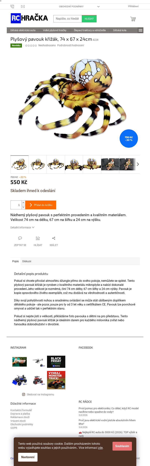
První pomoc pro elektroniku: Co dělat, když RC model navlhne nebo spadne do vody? (108, 410)
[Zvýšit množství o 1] (23, 203)
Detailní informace (20, 227)
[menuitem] (23, 30)
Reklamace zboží (19, 417)
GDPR (13, 427)
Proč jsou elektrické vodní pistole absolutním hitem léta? (107, 422)
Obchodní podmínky (71, 6)
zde (100, 447)
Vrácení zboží (18, 420)
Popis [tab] (15, 261)
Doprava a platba (20, 413)
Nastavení (27, 457)
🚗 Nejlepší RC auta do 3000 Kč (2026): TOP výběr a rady (108, 434)
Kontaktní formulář (21, 410)
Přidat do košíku (43, 204)
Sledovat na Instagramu (40, 394)
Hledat (89, 18)
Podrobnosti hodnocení (70, 45)
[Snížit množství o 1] (23, 207)
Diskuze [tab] (26, 261)
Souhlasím (122, 446)
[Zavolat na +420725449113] (15, 6)
